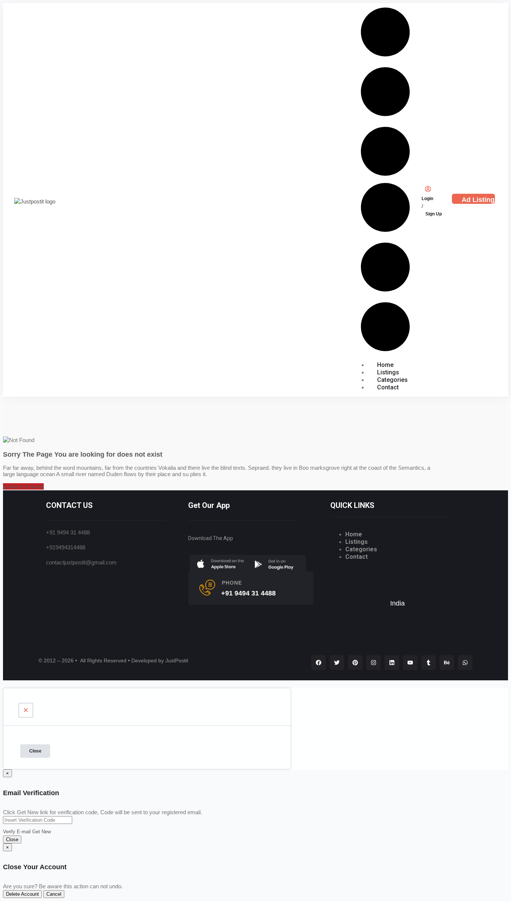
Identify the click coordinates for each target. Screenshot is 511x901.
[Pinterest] (355, 662)
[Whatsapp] (465, 662)
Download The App (210, 538)
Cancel (53, 894)
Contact (388, 387)
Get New (41, 831)
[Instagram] (373, 662)
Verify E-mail (17, 831)
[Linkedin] (392, 662)
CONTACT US (69, 505)
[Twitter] (337, 662)
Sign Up (433, 213)
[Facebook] (318, 662)
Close (35, 751)
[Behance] (447, 662)
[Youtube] (410, 662)
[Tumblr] (428, 662)
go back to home (23, 486)
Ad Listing (478, 199)
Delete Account (22, 894)
